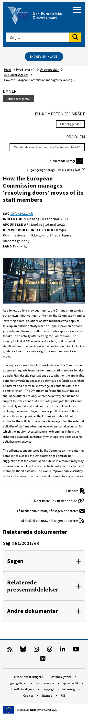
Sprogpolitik (70, 683)
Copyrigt (49, 689)
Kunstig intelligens (23, 689)
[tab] (44, 561)
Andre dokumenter (32, 611)
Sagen (15, 561)
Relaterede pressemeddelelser (33, 586)
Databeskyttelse (61, 677)
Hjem (7, 69)
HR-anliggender (70, 124)
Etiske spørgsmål (18, 99)
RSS (63, 696)
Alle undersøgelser (16, 75)
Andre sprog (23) (69, 170)
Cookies (28, 696)
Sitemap (47, 696)
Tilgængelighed (17, 683)
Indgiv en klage (44, 56)
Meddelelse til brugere (29, 677)
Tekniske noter (45, 683)
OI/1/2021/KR (21, 213)
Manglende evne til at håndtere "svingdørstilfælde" (47, 147)
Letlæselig (69, 689)
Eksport (72, 491)
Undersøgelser (49, 69)
